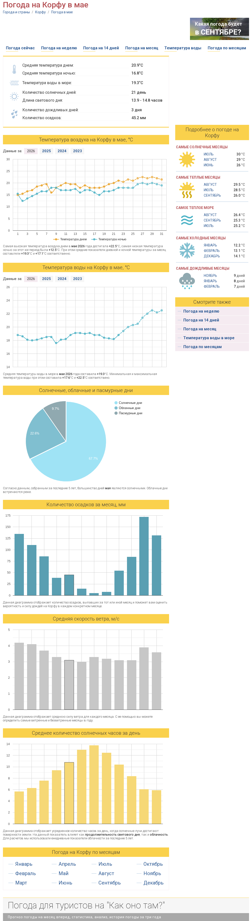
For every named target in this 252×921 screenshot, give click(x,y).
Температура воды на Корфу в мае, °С (86, 267)
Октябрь (153, 864)
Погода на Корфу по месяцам (86, 852)
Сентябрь (109, 883)
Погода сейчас (20, 48)
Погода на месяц (141, 48)
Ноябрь (152, 873)
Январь (23, 864)
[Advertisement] (92, 29)
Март (21, 883)
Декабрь (153, 883)
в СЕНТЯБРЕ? (218, 32)
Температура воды (182, 48)
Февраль (25, 873)
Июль (105, 864)
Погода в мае (62, 12)
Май (63, 873)
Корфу (40, 12)
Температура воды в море (209, 338)
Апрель (67, 864)
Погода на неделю (59, 48)
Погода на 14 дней (101, 48)
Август (106, 873)
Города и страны (16, 12)
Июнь (65, 883)
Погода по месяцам (227, 48)
